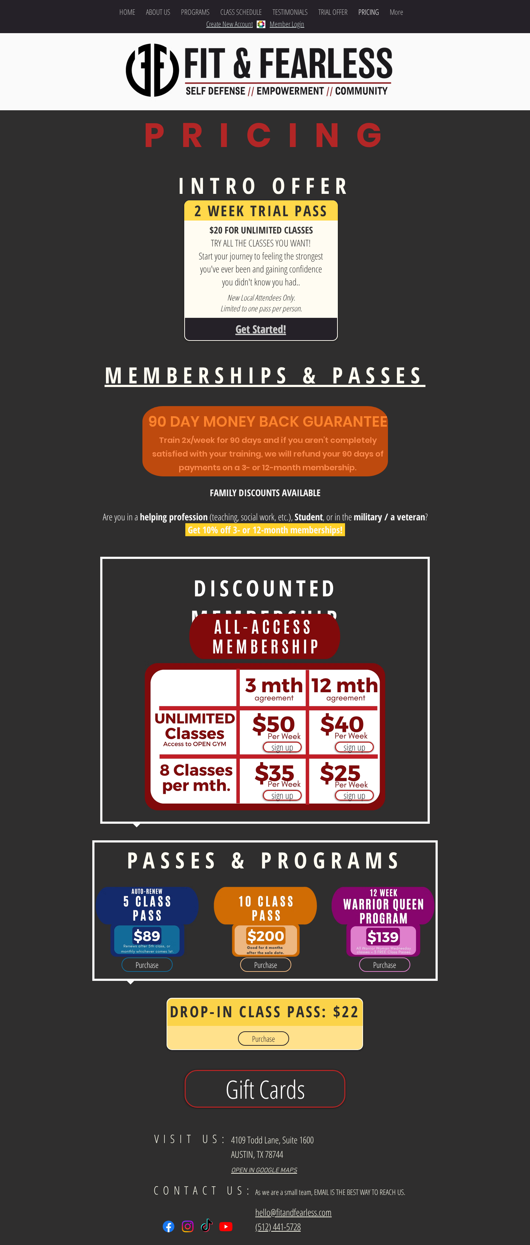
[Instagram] (187, 1226)
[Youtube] (226, 1226)
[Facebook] (168, 1226)
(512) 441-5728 (278, 1226)
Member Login (287, 24)
